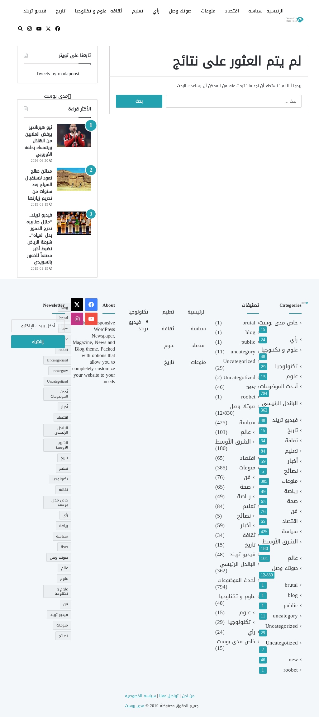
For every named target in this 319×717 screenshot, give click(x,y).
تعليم (137, 11)
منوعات (208, 11)
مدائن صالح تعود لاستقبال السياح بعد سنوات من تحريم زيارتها (38, 184)
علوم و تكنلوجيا (91, 11)
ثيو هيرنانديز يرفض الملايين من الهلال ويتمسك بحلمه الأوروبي (38, 140)
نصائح (291, 471)
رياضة (291, 491)
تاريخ (60, 11)
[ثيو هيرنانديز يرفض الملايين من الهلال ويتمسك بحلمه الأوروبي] (74, 135)
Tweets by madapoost (57, 73)
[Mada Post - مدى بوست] (294, 20)
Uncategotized (282, 643)
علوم (292, 376)
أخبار (293, 461)
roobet (290, 670)
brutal (291, 585)
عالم (293, 558)
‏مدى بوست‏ (56, 96)
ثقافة (116, 11)
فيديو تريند (34, 11)
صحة (292, 501)
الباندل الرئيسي (280, 403)
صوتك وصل (180, 11)
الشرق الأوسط (280, 541)
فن (294, 511)
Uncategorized (281, 626)
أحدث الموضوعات (279, 386)
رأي (156, 11)
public (291, 605)
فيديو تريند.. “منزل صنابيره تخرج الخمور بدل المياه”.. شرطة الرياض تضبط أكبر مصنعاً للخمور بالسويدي (39, 238)
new (293, 659)
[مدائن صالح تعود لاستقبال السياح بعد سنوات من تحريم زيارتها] (74, 179)
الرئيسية (274, 11)
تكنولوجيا (286, 366)
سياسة (255, 11)
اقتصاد (232, 11)
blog (293, 595)
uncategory (285, 615)
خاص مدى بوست (278, 322)
